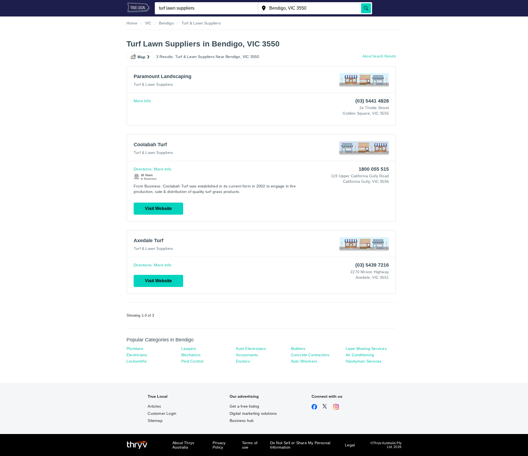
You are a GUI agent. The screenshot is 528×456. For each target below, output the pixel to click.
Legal (350, 445)
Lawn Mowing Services (366, 348)
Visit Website (158, 208)
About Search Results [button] (379, 56)
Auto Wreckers (304, 361)
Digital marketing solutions (253, 413)
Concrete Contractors (310, 355)
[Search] (366, 8)
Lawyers (188, 348)
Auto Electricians (251, 348)
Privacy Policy (219, 445)
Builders (298, 348)
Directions (143, 169)
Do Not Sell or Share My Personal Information (300, 445)
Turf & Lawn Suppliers (153, 84)
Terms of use (250, 445)
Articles (154, 406)
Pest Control (192, 361)
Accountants (247, 355)
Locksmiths (137, 361)
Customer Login (162, 413)
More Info (142, 101)
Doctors (243, 361)
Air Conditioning (360, 355)
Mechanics (190, 355)
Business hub (242, 420)
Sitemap (155, 420)
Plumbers (135, 348)
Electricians (137, 355)
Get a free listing (244, 406)
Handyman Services (363, 361)
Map (142, 57)
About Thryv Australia (183, 445)
